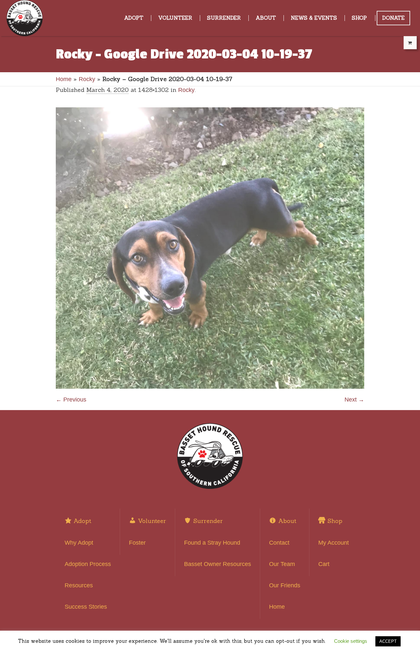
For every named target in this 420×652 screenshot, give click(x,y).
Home (64, 79)
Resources (79, 585)
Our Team (282, 564)
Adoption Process (88, 564)
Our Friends (284, 585)
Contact (279, 542)
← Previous (71, 399)
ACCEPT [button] (388, 641)
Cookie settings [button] (350, 641)
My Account (333, 542)
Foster (137, 542)
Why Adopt (79, 542)
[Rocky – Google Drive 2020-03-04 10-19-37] (210, 248)
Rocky (87, 79)
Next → (354, 399)
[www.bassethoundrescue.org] (210, 456)
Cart (323, 564)
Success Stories (86, 606)
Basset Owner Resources (217, 564)
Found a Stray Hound (212, 542)
